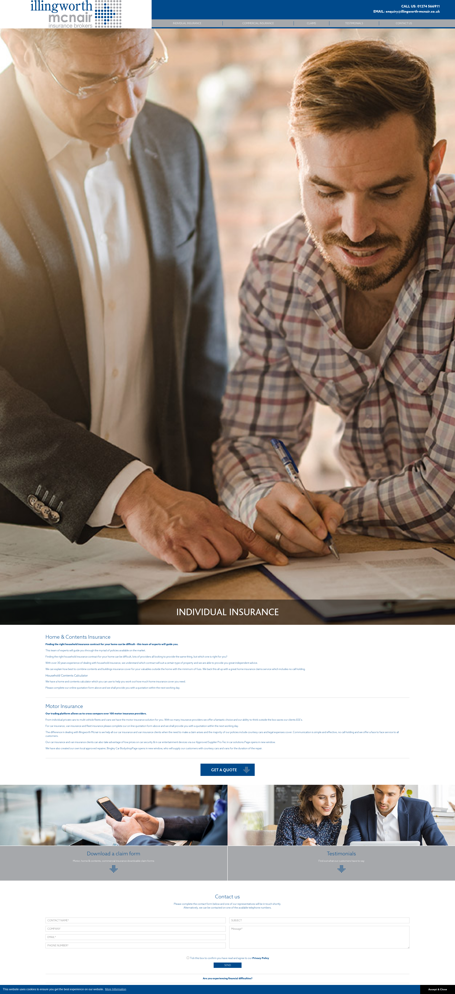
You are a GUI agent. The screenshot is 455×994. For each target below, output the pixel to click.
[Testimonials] (342, 871)
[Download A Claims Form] (114, 871)
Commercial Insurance (258, 23)
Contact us (404, 23)
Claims (311, 23)
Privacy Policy (260, 958)
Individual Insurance (187, 23)
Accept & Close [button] (437, 989)
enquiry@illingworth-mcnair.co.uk (413, 11)
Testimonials (354, 23)
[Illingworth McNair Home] (76, 14)
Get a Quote (224, 769)
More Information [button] (115, 989)
